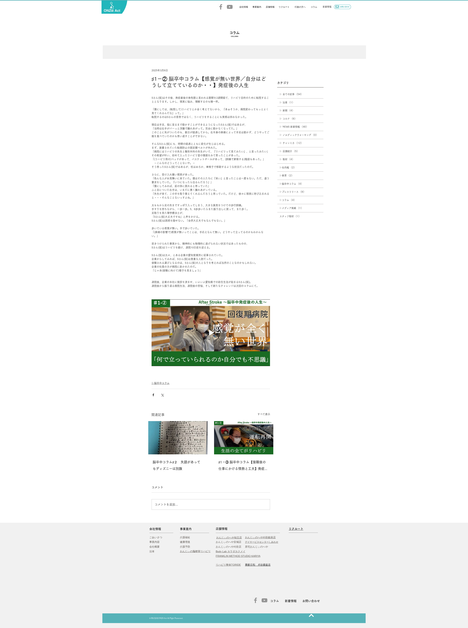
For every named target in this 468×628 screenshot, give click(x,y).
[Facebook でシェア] (153, 395)
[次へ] (311, 615)
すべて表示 (263, 414)
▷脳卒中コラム (160, 383)
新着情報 (291, 600)
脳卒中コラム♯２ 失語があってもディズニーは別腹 (176, 465)
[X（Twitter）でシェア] (162, 395)
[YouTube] (229, 6)
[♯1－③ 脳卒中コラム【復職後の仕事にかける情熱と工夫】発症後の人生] (243, 437)
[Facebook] (220, 6)
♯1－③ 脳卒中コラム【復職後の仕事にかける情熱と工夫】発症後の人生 (243, 466)
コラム (274, 600)
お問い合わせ (311, 600)
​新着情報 (327, 7)
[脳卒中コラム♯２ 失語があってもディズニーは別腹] (177, 437)
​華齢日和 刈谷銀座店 (258, 564)
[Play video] (211, 332)
